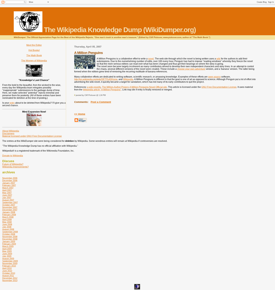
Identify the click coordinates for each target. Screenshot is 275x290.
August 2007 (8, 200)
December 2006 (9, 180)
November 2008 (9, 236)
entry (12, 103)
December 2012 (9, 278)
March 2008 (7, 217)
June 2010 (7, 270)
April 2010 (7, 268)
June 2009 (7, 253)
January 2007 (8, 183)
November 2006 (9, 178)
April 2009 (7, 249)
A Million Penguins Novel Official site (148, 87)
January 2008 (8, 212)
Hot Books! (34, 50)
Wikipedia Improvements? (15, 167)
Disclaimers (8, 133)
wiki (218, 58)
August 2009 (8, 258)
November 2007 (9, 207)
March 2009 (7, 246)
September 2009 (10, 261)
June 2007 (7, 195)
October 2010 (8, 273)
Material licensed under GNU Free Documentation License (32, 136)
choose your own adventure (191, 69)
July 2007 (6, 197)
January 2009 (8, 241)
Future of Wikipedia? (12, 164)
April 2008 (7, 219)
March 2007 (7, 188)
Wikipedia (128, 79)
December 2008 (9, 239)
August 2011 (8, 275)
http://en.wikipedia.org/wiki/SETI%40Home (95, 79)
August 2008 (8, 229)
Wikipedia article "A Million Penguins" (102, 89)
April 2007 (7, 190)
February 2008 (9, 214)
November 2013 (9, 280)
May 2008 (7, 222)
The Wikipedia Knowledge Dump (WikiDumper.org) (119, 30)
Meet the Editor (34, 45)
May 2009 (7, 251)
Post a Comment (101, 102)
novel (151, 58)
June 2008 (7, 224)
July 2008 (6, 227)
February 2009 (9, 244)
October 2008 (8, 234)
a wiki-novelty (94, 87)
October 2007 (8, 205)
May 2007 (7, 192)
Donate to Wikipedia (12, 155)
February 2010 (9, 266)
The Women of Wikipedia (34, 60)
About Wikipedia (10, 131)
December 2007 (9, 209)
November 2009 (9, 263)
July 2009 (6, 256)
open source (214, 76)
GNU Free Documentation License (218, 87)
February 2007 (9, 185)
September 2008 (10, 231)
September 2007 (10, 202)
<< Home (79, 114)
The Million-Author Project (115, 87)
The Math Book (34, 55)
